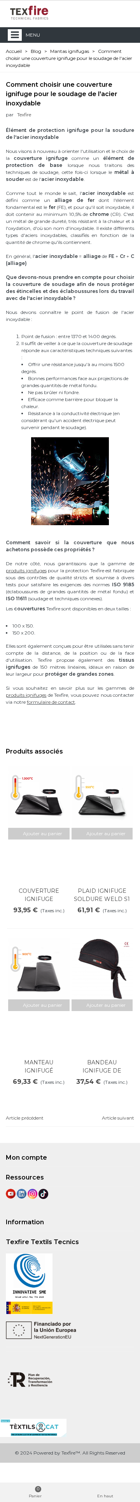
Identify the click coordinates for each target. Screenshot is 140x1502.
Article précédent (25, 1118)
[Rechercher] (112, 12)
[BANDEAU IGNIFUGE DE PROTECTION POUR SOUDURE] (102, 968)
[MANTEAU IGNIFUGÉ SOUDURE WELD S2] (39, 968)
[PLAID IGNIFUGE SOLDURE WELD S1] (102, 797)
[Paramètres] (126, 12)
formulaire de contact (51, 702)
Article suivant (118, 1118)
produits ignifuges (26, 570)
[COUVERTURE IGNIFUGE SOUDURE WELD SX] (39, 797)
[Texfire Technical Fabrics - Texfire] (29, 12)
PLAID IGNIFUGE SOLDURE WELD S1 (102, 895)
